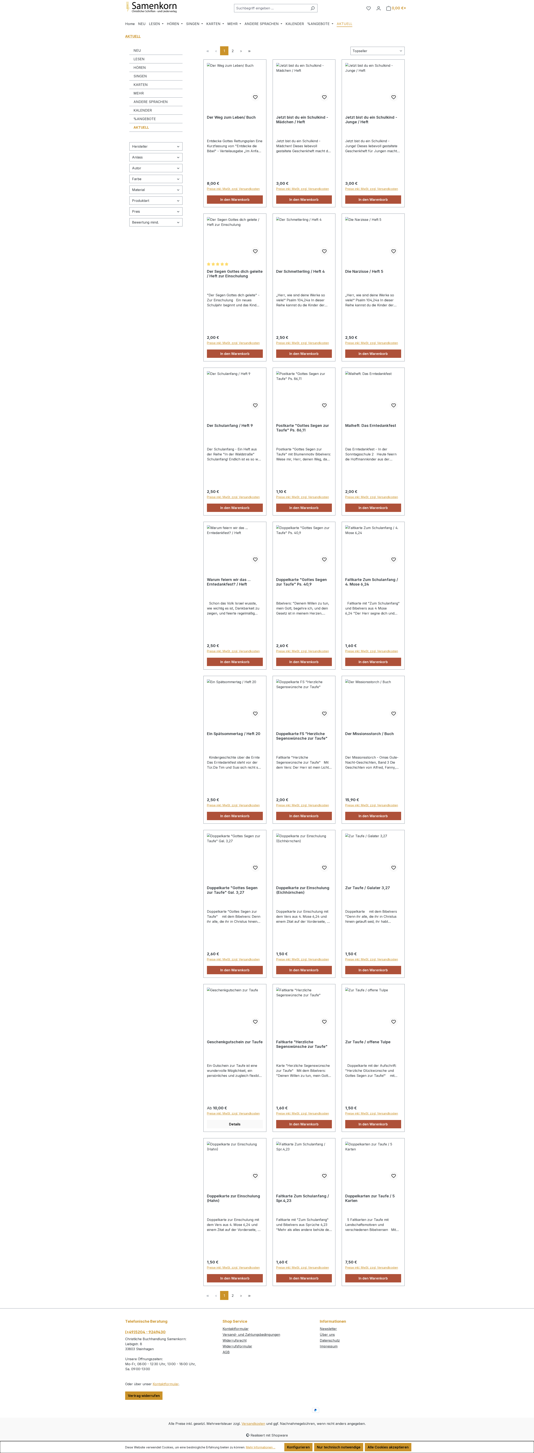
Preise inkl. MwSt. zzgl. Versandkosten (233, 189)
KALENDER (143, 110)
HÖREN (140, 67)
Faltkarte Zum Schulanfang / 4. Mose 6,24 (371, 581)
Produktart (140, 201)
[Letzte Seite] (249, 50)
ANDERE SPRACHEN (151, 102)
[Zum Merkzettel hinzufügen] (255, 97)
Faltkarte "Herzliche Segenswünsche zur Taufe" (301, 1044)
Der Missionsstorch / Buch (369, 734)
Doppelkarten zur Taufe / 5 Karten (370, 1198)
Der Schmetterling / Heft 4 (300, 271)
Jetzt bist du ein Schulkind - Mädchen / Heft (302, 119)
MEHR (139, 93)
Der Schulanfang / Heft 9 (230, 425)
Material (138, 190)
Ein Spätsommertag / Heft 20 (233, 734)
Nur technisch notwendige (338, 1447)
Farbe (136, 179)
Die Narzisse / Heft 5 (364, 271)
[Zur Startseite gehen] (156, 7)
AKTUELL (141, 127)
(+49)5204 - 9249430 (145, 1332)
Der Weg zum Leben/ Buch (231, 117)
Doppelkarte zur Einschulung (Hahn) (233, 1198)
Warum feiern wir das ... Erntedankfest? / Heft (229, 581)
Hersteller (140, 146)
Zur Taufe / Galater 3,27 (367, 888)
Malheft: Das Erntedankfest (370, 425)
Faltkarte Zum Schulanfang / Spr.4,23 (302, 1198)
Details (235, 1124)
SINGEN (140, 76)
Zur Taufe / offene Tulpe (367, 1042)
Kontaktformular (166, 1384)
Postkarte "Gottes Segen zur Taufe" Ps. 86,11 (302, 427)
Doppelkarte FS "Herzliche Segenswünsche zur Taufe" (301, 736)
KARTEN (141, 85)
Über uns (327, 1334)
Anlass (137, 157)
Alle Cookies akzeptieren (388, 1447)
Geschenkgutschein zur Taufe (235, 1042)
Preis (136, 211)
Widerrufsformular (237, 1346)
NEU (137, 50)
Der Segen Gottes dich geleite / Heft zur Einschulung (235, 273)
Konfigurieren (298, 1447)
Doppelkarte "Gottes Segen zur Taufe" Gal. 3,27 (232, 890)
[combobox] (271, 8)
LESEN (139, 59)
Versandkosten (253, 1424)
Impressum (329, 1346)
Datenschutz (330, 1340)
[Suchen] (312, 8)
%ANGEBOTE (145, 119)
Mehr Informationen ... (260, 1447)
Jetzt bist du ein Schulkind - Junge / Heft (371, 119)
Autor (136, 168)
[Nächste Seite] (241, 50)
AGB (226, 1352)
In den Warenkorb (234, 199)
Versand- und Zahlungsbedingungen (251, 1334)
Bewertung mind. (145, 222)
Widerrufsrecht (235, 1340)
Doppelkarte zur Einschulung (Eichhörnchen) (302, 890)
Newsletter (328, 1329)
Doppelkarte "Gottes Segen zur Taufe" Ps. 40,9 (301, 581)
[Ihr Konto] (379, 8)
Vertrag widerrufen (144, 1396)
